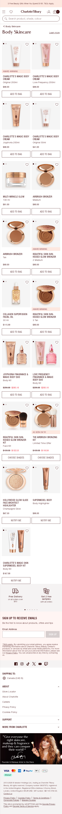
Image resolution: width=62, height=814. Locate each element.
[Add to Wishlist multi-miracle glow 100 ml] (27, 164)
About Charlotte (10, 696)
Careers (6, 702)
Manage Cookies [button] (29, 800)
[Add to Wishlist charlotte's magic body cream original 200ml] (27, 44)
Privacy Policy (12, 653)
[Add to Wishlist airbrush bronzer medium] (56, 164)
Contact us (8, 794)
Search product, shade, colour (25, 18)
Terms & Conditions (41, 798)
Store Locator (9, 691)
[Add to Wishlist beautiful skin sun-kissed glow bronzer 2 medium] (56, 222)
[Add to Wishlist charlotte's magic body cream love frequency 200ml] (56, 44)
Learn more (54, 32)
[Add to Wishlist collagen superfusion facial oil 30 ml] (27, 282)
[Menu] (4, 12)
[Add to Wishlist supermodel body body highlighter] (56, 468)
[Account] (48, 11)
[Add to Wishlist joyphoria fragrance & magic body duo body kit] (27, 342)
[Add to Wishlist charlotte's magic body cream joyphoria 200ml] (27, 104)
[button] (6, 18)
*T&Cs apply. (7, 644)
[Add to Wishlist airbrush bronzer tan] (27, 222)
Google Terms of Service (23, 806)
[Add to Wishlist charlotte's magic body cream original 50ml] (56, 104)
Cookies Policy (9, 712)
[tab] (3, 43)
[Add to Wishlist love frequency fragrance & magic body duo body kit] (56, 342)
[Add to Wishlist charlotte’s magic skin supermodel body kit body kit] (27, 531)
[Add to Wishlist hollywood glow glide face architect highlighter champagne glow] (27, 468)
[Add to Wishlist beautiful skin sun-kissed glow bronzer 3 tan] (56, 282)
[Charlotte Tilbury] (31, 12)
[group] (16, 596)
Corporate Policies (11, 800)
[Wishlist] (11, 11)
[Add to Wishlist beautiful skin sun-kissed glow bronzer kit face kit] (27, 405)
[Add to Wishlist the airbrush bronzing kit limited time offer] (56, 405)
